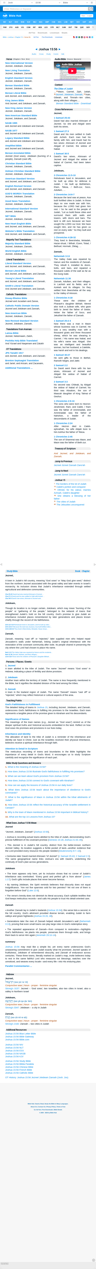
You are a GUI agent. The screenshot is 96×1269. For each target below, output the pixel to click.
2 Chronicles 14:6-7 (64, 194)
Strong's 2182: (12, 1024)
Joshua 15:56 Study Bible (18, 1061)
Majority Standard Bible (17, 243)
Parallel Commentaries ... (18, 966)
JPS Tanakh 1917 (14, 353)
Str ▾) (28, 59)
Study (48, 54)
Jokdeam (13, 677)
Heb (63, 54)
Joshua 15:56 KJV (14, 1056)
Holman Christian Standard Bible (22, 171)
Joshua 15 (42, 707)
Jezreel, (60, 94)
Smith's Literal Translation (19, 286)
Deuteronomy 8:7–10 (69, 851)
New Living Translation (17, 70)
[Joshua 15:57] (93, 570)
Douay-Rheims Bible (16, 298)
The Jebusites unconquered (70, 504)
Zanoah (72, 465)
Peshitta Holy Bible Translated (21, 340)
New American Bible (16, 313)
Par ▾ (23, 59)
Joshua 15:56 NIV (14, 1044)
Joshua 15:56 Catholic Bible (19, 1073)
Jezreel (57, 465)
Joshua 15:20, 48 (43, 916)
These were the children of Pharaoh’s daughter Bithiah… (27, 657)
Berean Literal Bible (15, 93)
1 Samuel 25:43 (62, 118)
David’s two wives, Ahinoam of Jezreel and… (23, 598)
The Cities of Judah (63, 88)
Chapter (86, 571)
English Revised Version (18, 186)
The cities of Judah (65, 501)
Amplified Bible (13, 145)
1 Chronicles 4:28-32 (65, 237)
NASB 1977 (11, 130)
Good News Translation (17, 201)
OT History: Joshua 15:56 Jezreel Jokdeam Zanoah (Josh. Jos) (36, 1077)
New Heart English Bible (18, 223)
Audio (34, 54)
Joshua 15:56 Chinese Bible (19, 1067)
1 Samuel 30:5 (61, 153)
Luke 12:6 (33, 890)
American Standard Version (20, 178)
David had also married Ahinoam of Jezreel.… (24, 594)
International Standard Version (21, 208)
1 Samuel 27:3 (61, 131)
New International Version (19, 63)
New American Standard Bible (21, 115)
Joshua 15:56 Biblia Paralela (19, 1064)
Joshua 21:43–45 (73, 840)
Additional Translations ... (19, 368)
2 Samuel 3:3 (61, 381)
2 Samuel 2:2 (61, 365)
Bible (4, 37)
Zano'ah (81, 465)
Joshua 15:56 (41, 832)
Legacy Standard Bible (17, 138)
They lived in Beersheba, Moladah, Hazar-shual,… (26, 629)
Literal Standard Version (18, 263)
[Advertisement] (48, 551)
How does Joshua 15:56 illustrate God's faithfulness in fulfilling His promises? (46, 771)
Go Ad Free (4, 1263)
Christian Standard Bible (18, 163)
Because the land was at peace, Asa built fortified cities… (28, 627)
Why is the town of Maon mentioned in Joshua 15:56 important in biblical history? (48, 812)
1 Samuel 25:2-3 (62, 321)
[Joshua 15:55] (3, 570)
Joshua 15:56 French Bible (18, 1070)
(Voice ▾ (69, 59)
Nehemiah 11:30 (62, 278)
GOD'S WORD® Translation (19, 193)
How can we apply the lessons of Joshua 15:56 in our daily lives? (40, 785)
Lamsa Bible (11, 333)
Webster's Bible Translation (20, 231)
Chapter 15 (19, 37)
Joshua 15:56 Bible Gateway (19, 1036)
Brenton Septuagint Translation (22, 360)
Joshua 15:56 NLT (14, 1047)
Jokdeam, (69, 94)
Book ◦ (78, 571)
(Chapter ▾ (16, 59)
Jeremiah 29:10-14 (45, 935)
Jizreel (65, 465)
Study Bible (12, 571)
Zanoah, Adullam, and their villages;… (21, 654)
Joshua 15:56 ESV (14, 1050)
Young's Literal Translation (19, 278)
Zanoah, (79, 94)
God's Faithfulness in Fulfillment (22, 704)
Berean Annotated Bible (18, 153)
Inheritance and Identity (17, 734)
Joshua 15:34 (54, 910)
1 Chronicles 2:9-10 (64, 401)
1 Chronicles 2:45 (63, 436)
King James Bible (14, 100)
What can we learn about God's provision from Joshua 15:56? (38, 776)
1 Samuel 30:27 (62, 355)
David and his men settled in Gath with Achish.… (25, 596)
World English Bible (15, 251)
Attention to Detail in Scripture (21, 748)
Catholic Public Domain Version (22, 305)
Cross (41, 54)
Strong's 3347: (12, 1007)
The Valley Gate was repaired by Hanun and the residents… (29, 652)
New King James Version (18, 108)
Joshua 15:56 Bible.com (17, 1039)
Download (86, 103)
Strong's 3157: (13, 988)
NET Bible (10, 216)
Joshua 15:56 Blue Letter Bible (20, 1033)
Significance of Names (17, 719)
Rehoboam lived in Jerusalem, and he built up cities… (28, 625)
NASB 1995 (11, 123)
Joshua (10, 37)
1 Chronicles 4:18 (63, 298)
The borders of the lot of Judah (71, 484)
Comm (56, 54)
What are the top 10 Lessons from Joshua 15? (32, 817)
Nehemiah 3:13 (62, 256)
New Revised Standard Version (21, 321)
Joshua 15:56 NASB (15, 1053)
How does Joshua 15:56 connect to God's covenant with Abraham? (41, 780)
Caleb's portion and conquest (71, 487)
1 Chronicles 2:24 (63, 423)
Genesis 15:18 (56, 840)
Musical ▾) (77, 59)
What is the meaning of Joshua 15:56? (27, 767)
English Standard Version (18, 78)
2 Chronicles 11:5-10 (65, 175)
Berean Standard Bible (17, 85)
